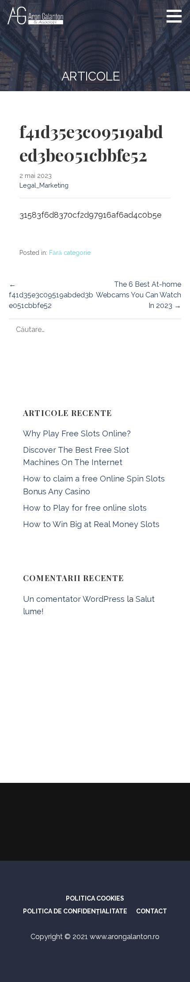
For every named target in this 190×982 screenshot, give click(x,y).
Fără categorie (70, 252)
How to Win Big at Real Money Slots (91, 524)
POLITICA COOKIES (95, 898)
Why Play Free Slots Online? (77, 433)
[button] (177, 15)
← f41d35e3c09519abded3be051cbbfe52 (51, 295)
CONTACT (151, 911)
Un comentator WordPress (74, 599)
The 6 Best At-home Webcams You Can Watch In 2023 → (138, 295)
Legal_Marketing (43, 185)
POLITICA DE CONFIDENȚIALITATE (75, 911)
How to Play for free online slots (85, 507)
